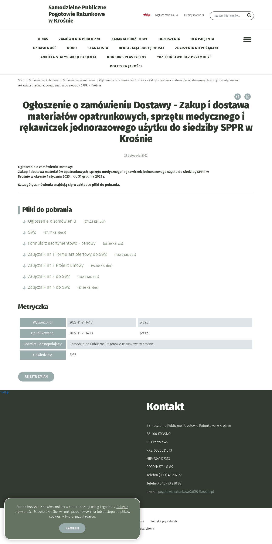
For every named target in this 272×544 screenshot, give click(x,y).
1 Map (4, 392)
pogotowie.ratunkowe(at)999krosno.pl (186, 492)
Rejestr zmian (36, 376)
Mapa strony (145, 528)
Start (21, 80)
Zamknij (72, 528)
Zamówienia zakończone (78, 80)
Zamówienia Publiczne (43, 80)
